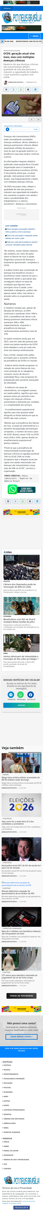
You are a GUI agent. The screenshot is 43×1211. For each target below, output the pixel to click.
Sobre (6, 1146)
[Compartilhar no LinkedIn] (35, 90)
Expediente (8, 1155)
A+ (39, 119)
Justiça (6, 1101)
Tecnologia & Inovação (13, 1079)
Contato (7, 1169)
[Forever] (21, 2)
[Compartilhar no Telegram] (28, 90)
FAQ (5, 1164)
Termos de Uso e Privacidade (16, 1160)
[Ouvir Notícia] (7, 129)
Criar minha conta (20, 1036)
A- (31, 119)
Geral (6, 1128)
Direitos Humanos (11, 1132)
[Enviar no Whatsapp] (21, 90)
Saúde (6, 1105)
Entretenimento (10, 1074)
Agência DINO (9, 1123)
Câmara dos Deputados (13, 1119)
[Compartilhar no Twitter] (13, 90)
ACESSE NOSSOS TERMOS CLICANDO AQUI (18, 1202)
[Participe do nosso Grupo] (21, 490)
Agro (5, 1096)
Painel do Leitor (10, 1151)
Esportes (7, 1114)
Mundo (6, 1070)
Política (7, 1065)
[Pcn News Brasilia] (21, 17)
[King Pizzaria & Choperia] (21, 28)
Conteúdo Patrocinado (14, 1110)
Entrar (8, 8)
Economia (8, 1092)
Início (6, 1142)
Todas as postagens (21, 995)
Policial (7, 1087)
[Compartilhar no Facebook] (6, 90)
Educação (7, 1083)
